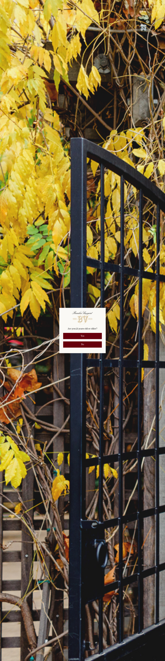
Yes (82, 336)
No (82, 344)
